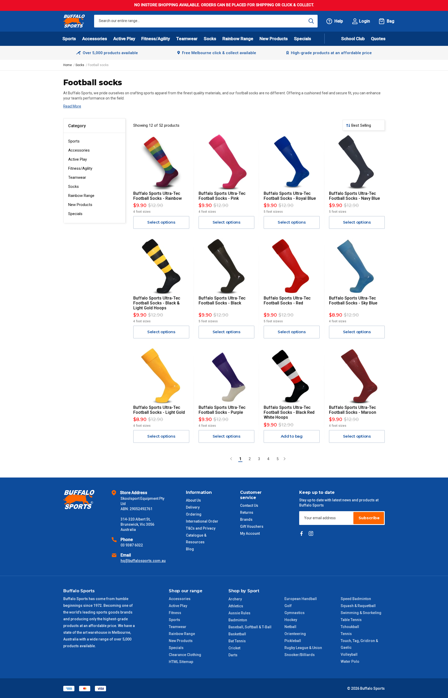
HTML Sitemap (181, 662)
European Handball (300, 599)
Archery (235, 599)
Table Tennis (351, 620)
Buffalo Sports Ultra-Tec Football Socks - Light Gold (159, 410)
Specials (75, 213)
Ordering (193, 514)
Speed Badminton (356, 599)
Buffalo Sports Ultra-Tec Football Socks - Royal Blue (290, 196)
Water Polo (350, 661)
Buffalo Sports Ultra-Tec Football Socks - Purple (222, 410)
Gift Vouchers (251, 526)
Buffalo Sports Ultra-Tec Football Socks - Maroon (352, 410)
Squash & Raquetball (358, 606)
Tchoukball (350, 627)
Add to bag (292, 436)
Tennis (346, 634)
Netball (290, 627)
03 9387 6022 (132, 545)
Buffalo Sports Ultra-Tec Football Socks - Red (287, 300)
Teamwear (77, 177)
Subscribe (369, 517)
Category (77, 125)
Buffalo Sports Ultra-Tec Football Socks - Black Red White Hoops (289, 412)
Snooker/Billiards (299, 655)
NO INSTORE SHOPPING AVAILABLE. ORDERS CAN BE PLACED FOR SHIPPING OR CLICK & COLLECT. (224, 5)
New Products (274, 38)
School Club (353, 38)
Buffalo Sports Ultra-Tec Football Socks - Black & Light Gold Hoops (156, 303)
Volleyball (349, 654)
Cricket (234, 648)
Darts (232, 655)
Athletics (235, 606)
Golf (288, 606)
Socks (73, 186)
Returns (246, 512)
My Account (250, 533)
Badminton (237, 620)
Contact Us (249, 505)
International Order (202, 521)
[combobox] (206, 21)
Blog (190, 549)
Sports (74, 141)
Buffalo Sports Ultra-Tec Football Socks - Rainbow (157, 196)
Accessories (79, 150)
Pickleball (292, 641)
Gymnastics (294, 613)
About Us (193, 500)
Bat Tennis (237, 641)
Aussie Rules (239, 613)
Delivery (193, 507)
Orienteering (295, 634)
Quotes (378, 38)
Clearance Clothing (185, 655)
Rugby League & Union (303, 648)
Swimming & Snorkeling (361, 613)
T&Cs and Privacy (200, 528)
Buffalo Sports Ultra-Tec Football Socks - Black (222, 300)
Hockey (290, 620)
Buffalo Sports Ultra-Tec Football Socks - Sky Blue (353, 300)
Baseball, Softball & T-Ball (249, 627)
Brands (246, 519)
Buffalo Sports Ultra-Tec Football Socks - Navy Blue (354, 196)
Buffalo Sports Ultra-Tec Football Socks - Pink (222, 196)
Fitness (175, 613)
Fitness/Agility (80, 168)
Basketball (237, 634)
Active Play (77, 159)
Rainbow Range (81, 195)
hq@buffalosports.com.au (143, 561)
